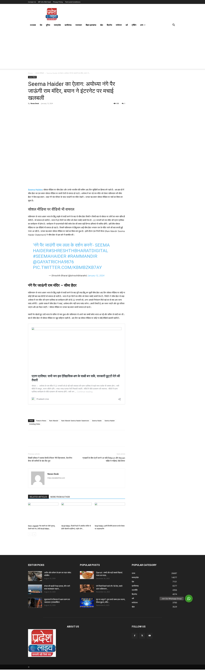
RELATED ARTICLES (38, 497)
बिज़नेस (109, 25)
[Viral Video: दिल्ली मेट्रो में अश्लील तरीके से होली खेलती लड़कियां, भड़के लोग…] (76, 513)
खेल (101, 25)
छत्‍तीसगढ (68, 25)
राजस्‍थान (78, 25)
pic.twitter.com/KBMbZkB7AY (67, 267)
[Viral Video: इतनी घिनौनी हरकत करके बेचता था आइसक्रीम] (110, 513)
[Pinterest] (43, 110)
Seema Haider (35, 189)
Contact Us (32, 2)
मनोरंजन (119, 25)
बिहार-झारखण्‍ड (91, 25)
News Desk (35, 103)
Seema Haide (97, 421)
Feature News (41, 421)
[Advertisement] (102, 49)
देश (41, 25)
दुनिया (48, 25)
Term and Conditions (72, 2)
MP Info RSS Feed (44, 2)
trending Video (34, 424)
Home (33, 25)
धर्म (127, 25)
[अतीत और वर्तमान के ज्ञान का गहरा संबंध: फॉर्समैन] (35, 576)
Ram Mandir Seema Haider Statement (75, 421)
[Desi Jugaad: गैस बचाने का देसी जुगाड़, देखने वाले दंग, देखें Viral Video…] (43, 513)
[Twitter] (37, 110)
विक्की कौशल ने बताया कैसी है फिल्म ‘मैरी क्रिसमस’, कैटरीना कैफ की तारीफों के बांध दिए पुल (50, 459)
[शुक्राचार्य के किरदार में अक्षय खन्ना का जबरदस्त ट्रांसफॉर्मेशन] (35, 603)
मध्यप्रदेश (57, 25)
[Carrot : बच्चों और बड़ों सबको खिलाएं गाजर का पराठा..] (87, 575)
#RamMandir (82, 256)
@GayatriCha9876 (53, 261)
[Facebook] (31, 110)
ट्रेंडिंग (134, 25)
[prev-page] (30, 534)
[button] (173, 25)
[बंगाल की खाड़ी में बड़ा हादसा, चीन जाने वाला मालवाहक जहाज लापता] (35, 589)
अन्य (141, 25)
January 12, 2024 (96, 275)
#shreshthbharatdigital (78, 250)
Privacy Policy (58, 2)
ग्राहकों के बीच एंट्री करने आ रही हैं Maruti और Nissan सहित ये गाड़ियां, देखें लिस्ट (103, 459)
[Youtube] (149, 635)
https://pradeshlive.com (56, 478)
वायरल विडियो (39, 73)
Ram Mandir (53, 421)
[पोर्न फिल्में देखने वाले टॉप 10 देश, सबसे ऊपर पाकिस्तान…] (87, 588)
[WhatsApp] (50, 110)
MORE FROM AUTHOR (60, 497)
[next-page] (34, 534)
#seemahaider (49, 256)
